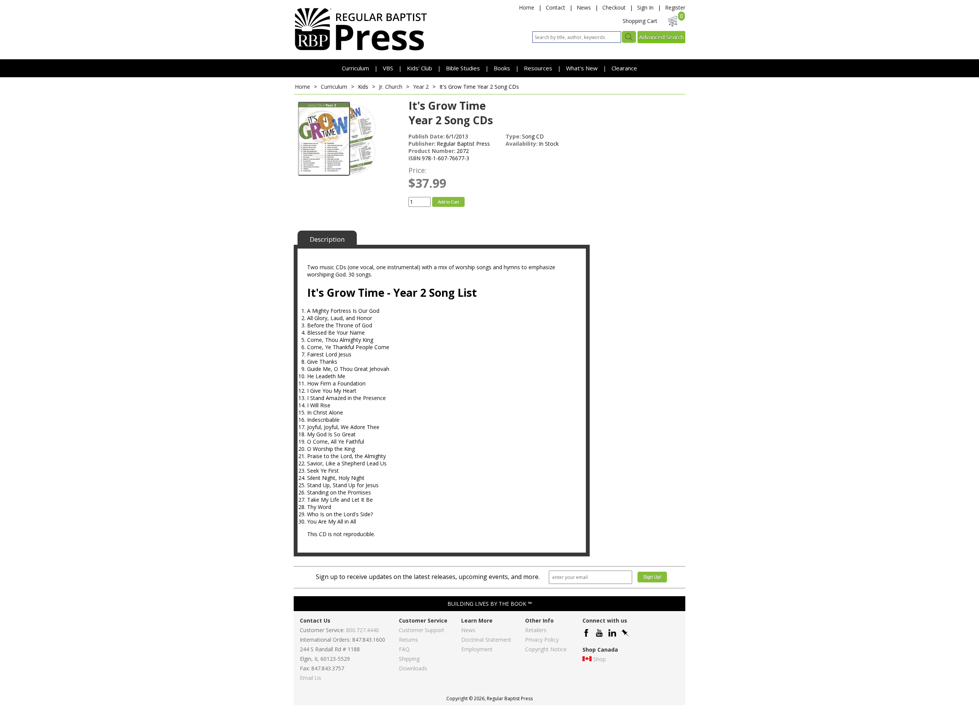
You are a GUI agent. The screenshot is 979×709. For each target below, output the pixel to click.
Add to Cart (448, 202)
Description (327, 239)
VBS (388, 68)
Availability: (522, 143)
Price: (417, 170)
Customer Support (421, 630)
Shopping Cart (640, 20)
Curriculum (356, 68)
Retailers (535, 630)
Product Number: (431, 150)
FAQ (404, 649)
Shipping (409, 658)
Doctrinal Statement (486, 639)
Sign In (645, 7)
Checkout (614, 7)
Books (502, 68)
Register (675, 7)
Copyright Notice (546, 649)
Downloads (413, 668)
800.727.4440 (362, 630)
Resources (539, 68)
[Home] (361, 50)
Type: (513, 136)
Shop (599, 659)
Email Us (310, 677)
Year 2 (421, 86)
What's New (582, 68)
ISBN (414, 158)
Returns (408, 639)
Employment (477, 649)
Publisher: (422, 143)
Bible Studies (463, 68)
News (584, 7)
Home (526, 7)
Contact (555, 7)
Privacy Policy (542, 639)
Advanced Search (661, 37)
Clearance (624, 68)
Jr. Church (390, 86)
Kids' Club (419, 68)
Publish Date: (426, 136)
